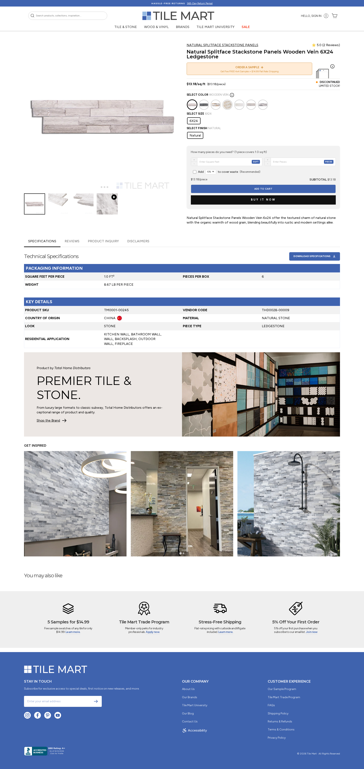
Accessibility (197, 730)
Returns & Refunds (280, 721)
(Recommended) (229, 172)
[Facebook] (37, 715)
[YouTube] (57, 715)
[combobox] (67, 16)
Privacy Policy (277, 738)
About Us (188, 689)
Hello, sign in (311, 16)
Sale (246, 27)
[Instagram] (27, 715)
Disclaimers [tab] (138, 241)
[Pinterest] (47, 715)
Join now (311, 632)
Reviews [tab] (72, 241)
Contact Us (190, 721)
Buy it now (263, 199)
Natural (195, 135)
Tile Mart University (215, 27)
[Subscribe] (95, 701)
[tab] (98, 187)
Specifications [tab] (42, 241)
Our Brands (189, 697)
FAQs (271, 705)
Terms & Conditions (281, 729)
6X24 (194, 121)
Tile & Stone (125, 27)
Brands (182, 27)
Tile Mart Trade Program (284, 697)
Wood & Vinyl (156, 27)
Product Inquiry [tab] (103, 241)
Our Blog (188, 713)
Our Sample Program (282, 689)
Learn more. (73, 632)
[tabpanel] (182, 297)
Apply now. (153, 632)
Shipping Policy (278, 713)
